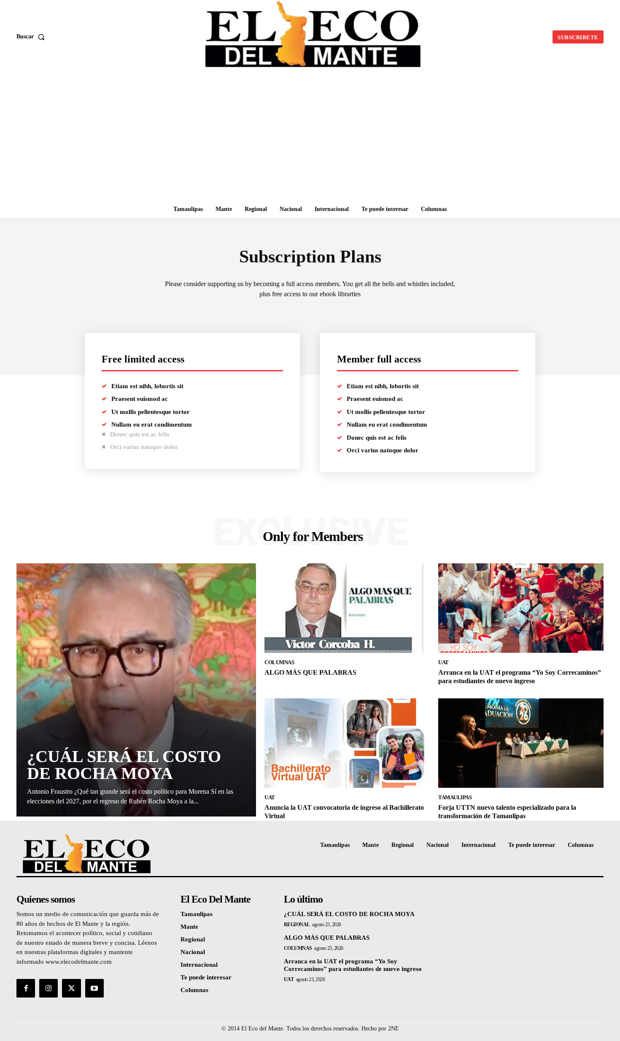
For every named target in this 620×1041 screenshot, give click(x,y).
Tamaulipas (455, 797)
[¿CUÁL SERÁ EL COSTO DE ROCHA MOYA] (136, 690)
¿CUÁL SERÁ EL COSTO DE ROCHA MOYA (124, 765)
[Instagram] (48, 988)
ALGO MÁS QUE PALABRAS (310, 672)
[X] (71, 988)
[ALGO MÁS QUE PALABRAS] (347, 608)
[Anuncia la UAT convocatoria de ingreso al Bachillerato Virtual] (347, 743)
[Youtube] (94, 988)
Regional (297, 924)
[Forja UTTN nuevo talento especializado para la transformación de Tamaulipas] (521, 743)
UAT (443, 662)
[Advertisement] (310, 137)
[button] (32, 37)
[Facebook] (25, 988)
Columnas (279, 662)
